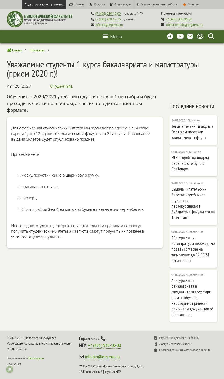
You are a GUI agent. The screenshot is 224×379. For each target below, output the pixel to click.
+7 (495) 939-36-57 (178, 19)
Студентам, (61, 86)
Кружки (99, 4)
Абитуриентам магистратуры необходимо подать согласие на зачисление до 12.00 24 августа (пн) (193, 249)
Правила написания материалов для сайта (184, 350)
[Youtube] (180, 36)
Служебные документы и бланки (179, 338)
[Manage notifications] (9, 369)
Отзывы (194, 4)
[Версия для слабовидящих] (201, 36)
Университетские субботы (159, 4)
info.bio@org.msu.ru (109, 25)
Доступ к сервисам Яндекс (175, 344)
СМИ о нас (194, 120)
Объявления (195, 183)
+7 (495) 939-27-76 (108, 19)
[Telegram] (170, 36)
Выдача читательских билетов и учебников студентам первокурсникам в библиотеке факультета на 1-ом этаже (193, 203)
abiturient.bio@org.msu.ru (184, 25)
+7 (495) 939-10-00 (108, 13)
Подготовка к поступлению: (44, 4)
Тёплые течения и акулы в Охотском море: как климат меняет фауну (192, 131)
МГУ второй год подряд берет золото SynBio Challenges (190, 163)
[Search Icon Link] (211, 36)
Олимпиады (122, 4)
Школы (79, 4)
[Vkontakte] (190, 36)
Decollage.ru (36, 358)
